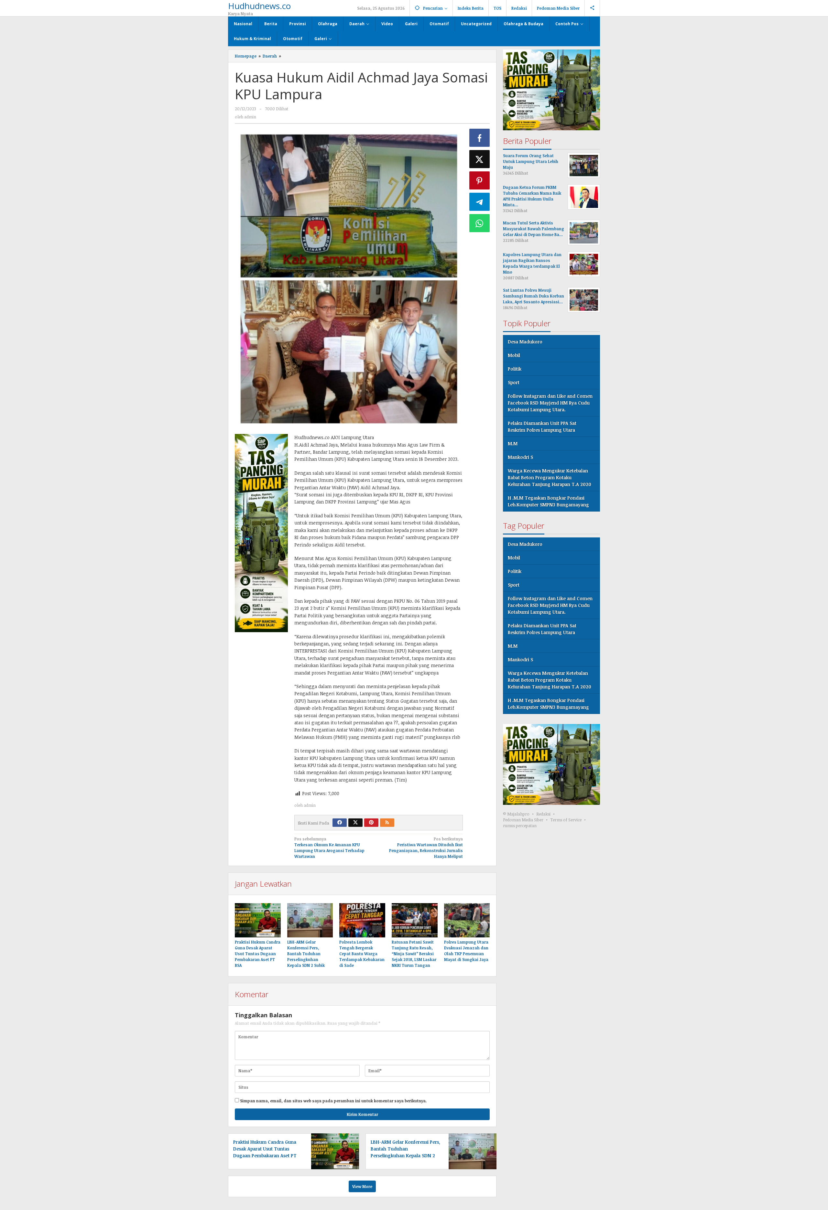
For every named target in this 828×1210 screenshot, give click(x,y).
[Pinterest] (371, 822)
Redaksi (543, 814)
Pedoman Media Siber (523, 820)
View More (362, 1186)
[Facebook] (339, 822)
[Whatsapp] (479, 223)
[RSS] (387, 822)
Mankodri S (520, 457)
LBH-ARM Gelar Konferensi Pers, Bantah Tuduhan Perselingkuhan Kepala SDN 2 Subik (306, 953)
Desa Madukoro (525, 342)
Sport (513, 383)
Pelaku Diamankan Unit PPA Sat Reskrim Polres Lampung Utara (542, 426)
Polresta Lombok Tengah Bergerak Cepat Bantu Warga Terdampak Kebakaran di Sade (362, 953)
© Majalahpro (516, 814)
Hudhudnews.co (259, 6)
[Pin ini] (479, 180)
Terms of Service (566, 820)
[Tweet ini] (479, 159)
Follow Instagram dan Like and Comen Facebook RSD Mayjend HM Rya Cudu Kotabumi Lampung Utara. (550, 403)
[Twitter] (355, 822)
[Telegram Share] (479, 202)
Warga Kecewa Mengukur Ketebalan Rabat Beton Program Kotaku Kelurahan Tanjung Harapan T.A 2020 (549, 478)
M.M (513, 444)
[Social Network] (592, 8)
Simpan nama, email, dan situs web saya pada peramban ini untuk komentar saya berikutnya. (333, 1100)
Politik (514, 369)
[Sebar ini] (479, 138)
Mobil (514, 355)
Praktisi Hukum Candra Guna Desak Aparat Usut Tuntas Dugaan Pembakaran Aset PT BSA (257, 953)
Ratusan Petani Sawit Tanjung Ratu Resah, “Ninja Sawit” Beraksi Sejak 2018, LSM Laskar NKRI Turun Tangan (414, 953)
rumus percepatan (520, 826)
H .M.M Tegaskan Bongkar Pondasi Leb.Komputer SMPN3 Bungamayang (548, 501)
